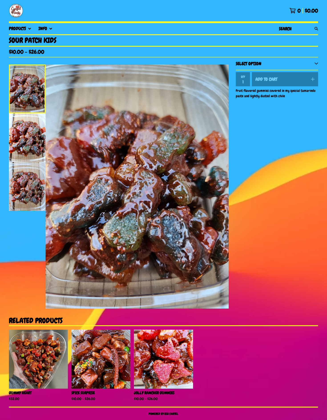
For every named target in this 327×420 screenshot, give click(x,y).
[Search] (316, 28)
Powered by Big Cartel (163, 414)
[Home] (16, 11)
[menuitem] (20, 28)
